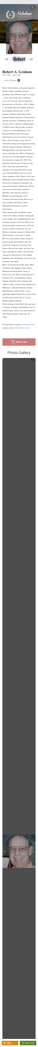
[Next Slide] (33, 851)
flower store (25, 327)
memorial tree (27, 324)
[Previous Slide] (4, 851)
